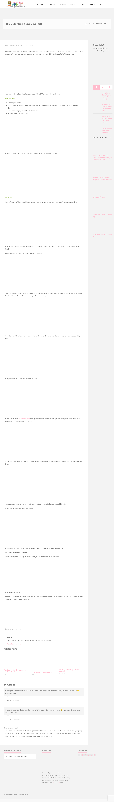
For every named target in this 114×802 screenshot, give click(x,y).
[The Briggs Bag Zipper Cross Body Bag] (96, 130)
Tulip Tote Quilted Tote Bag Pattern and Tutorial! (102, 178)
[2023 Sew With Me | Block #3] (102, 207)
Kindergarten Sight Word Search (69, 671)
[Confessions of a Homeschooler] (15, 4)
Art (90, 23)
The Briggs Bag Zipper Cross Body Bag (107, 130)
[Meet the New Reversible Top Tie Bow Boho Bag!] (96, 106)
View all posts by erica (14, 644)
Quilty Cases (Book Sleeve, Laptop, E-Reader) (106, 96)
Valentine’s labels (24, 419)
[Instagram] (82, 755)
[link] (100, 4)
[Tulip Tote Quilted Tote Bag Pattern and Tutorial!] (102, 170)
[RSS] (95, 755)
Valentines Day (16, 629)
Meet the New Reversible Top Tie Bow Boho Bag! (107, 108)
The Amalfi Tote (99, 197)
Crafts (8, 629)
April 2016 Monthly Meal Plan (42, 673)
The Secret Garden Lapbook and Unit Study (14, 671)
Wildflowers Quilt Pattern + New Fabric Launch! (107, 119)
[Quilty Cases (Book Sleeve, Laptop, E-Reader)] (96, 95)
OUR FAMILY (56, 782)
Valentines (29, 45)
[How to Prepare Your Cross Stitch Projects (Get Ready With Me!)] (102, 148)
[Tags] (109, 87)
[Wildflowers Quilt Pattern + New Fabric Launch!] (96, 118)
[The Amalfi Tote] (102, 189)
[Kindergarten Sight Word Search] (71, 660)
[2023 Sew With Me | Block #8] (102, 227)
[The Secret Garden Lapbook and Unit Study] (16, 660)
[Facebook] (79, 755)
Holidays (12, 45)
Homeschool (20, 45)
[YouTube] (88, 755)
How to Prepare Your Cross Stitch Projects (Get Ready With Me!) (102, 157)
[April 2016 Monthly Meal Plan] (44, 661)
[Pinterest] (85, 755)
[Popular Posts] (103, 87)
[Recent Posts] (96, 87)
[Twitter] (91, 755)
